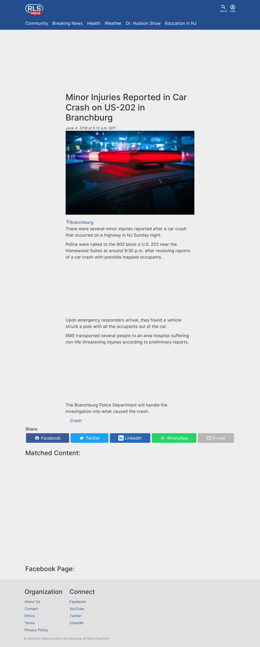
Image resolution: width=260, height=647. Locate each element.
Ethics (30, 616)
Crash (76, 420)
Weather (113, 23)
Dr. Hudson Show (143, 23)
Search (223, 11)
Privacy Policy (36, 630)
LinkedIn (133, 438)
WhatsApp (177, 438)
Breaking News (67, 23)
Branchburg (81, 222)
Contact (31, 609)
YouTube (77, 609)
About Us (32, 602)
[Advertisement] (130, 63)
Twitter (92, 438)
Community (36, 23)
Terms (30, 623)
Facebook (50, 438)
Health (93, 23)
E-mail (219, 438)
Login (233, 11)
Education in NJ (181, 23)
